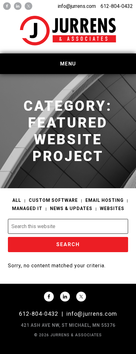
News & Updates (71, 208)
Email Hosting (104, 200)
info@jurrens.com (77, 6)
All (16, 200)
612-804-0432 (117, 6)
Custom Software (53, 200)
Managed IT (27, 208)
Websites (112, 208)
